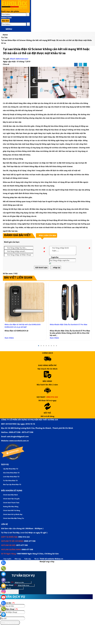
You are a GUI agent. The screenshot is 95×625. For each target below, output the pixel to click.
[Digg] (85, 64)
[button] (3, 29)
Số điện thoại (8, 585)
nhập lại (56, 267)
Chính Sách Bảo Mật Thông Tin (13, 518)
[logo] (14, 8)
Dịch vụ (5, 464)
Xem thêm (9, 338)
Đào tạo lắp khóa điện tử (12, 484)
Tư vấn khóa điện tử (10, 481)
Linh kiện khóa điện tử (11, 477)
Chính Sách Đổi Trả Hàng (11, 510)
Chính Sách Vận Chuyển (11, 499)
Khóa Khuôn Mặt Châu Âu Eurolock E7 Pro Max (68, 324)
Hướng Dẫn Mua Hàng (10, 507)
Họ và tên (7, 582)
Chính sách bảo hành (10, 495)
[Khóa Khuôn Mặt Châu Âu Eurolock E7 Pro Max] (70, 302)
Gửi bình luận (41, 267)
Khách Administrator (19, 59)
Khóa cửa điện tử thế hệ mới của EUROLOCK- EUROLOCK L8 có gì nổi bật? (23, 325)
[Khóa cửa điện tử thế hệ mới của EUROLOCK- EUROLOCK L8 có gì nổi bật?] (25, 302)
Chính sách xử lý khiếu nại (12, 514)
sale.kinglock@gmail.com (18, 436)
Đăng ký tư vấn (10, 592)
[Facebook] (76, 64)
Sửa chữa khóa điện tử (11, 473)
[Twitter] (80, 64)
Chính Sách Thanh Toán (11, 503)
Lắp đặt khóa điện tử (10, 469)
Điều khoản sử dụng (11, 490)
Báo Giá (5, 21)
